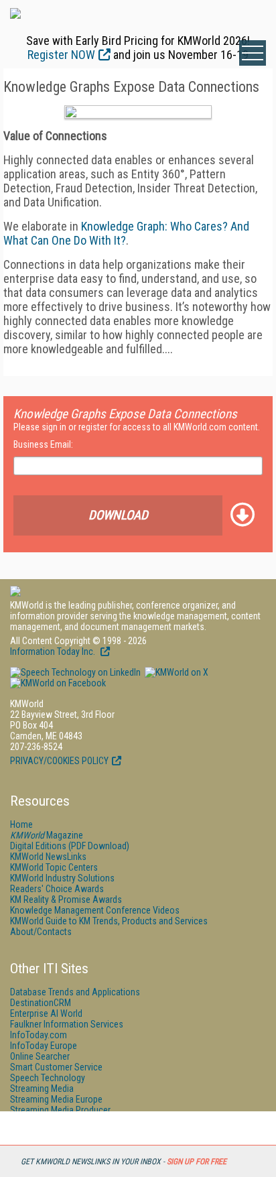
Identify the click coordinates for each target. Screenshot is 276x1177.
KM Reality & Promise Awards (66, 899)
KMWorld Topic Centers (54, 867)
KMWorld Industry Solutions (62, 878)
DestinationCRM (40, 1002)
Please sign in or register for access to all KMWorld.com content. (136, 427)
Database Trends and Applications (75, 992)
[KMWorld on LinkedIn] (75, 672)
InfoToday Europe (43, 1045)
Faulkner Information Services (66, 1024)
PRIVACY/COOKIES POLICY (59, 760)
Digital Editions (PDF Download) (69, 846)
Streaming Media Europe (56, 1099)
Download (118, 515)
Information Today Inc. (53, 651)
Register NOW (61, 55)
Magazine (46, 835)
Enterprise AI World (46, 1013)
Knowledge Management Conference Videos (95, 910)
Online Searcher (40, 1056)
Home (21, 824)
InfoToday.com (38, 1035)
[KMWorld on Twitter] (175, 672)
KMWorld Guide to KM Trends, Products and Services (109, 921)
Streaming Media (42, 1088)
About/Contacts (41, 931)
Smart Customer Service (56, 1067)
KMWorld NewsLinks (48, 856)
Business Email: (43, 444)
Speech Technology (47, 1077)
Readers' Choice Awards (57, 888)
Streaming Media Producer (60, 1110)
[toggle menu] (252, 53)
